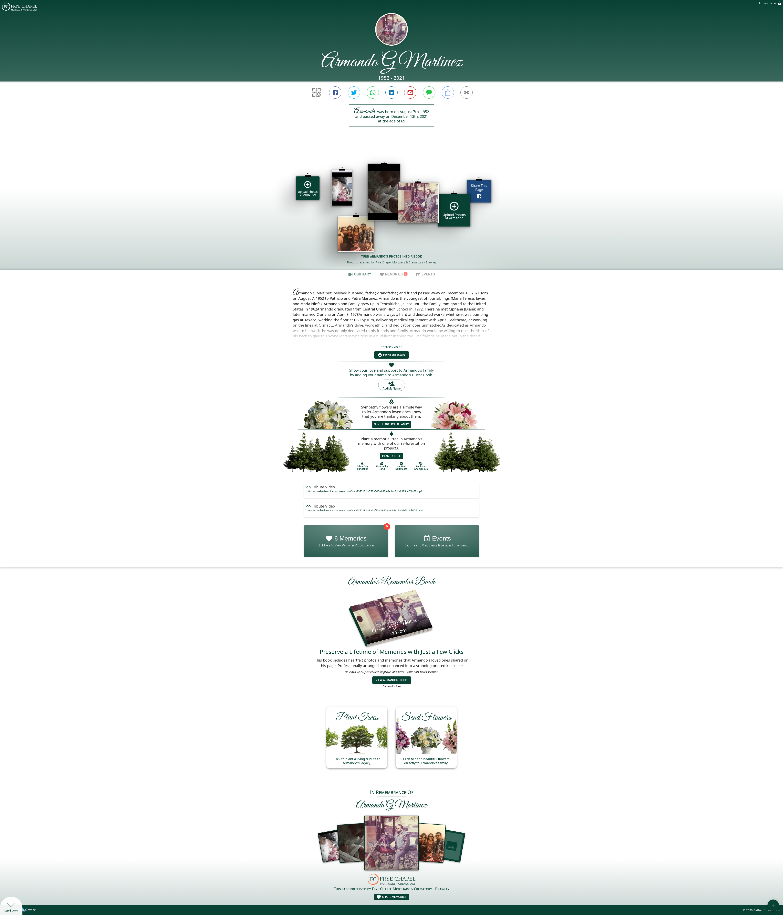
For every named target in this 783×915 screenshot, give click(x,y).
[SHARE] (448, 92)
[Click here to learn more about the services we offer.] (391, 879)
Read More (391, 346)
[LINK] (466, 92)
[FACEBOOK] (335, 92)
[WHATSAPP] (373, 92)
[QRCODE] (316, 92)
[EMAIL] (410, 92)
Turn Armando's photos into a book (391, 256)
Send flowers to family (391, 424)
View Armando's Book (392, 680)
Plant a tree (391, 456)
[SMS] (429, 92)
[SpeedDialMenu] (773, 905)
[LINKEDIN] (391, 92)
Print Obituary (394, 355)
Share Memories (393, 896)
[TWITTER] (354, 92)
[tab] (360, 274)
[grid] (391, 205)
